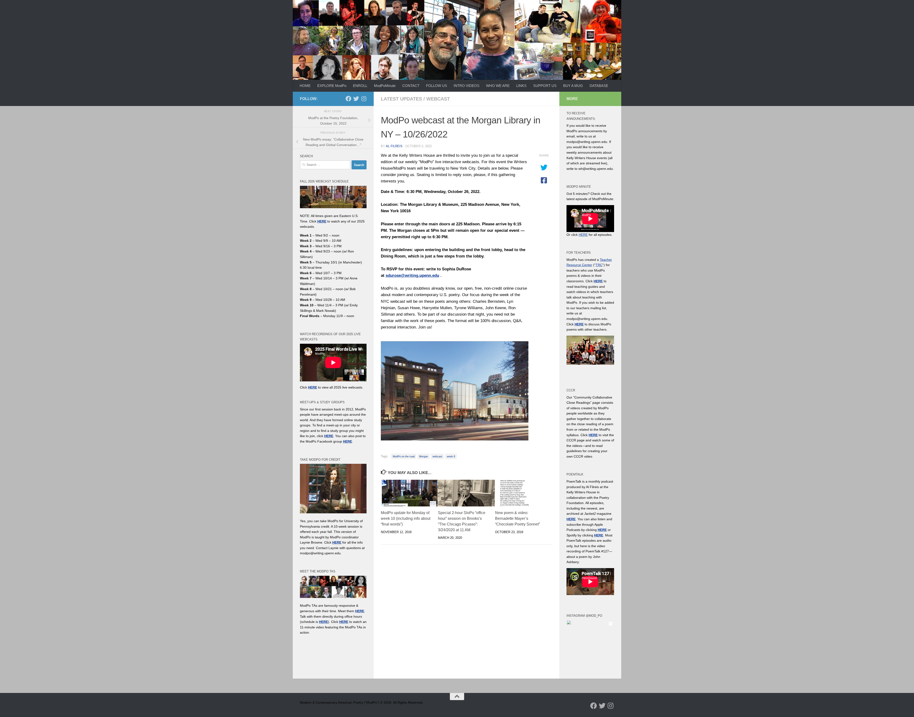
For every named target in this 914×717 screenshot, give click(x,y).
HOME (305, 86)
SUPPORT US (544, 86)
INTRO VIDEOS (466, 86)
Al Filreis (394, 146)
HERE (323, 622)
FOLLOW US (436, 86)
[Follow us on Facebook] (348, 98)
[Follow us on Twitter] (356, 98)
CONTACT (410, 86)
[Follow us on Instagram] (364, 98)
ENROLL (360, 86)
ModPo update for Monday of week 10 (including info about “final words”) (405, 518)
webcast (438, 98)
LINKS (521, 86)
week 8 (451, 456)
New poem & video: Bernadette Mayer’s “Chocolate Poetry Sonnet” (517, 518)
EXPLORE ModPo (331, 86)
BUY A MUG (573, 86)
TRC (599, 265)
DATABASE (599, 86)
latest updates (401, 98)
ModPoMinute (385, 86)
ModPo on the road (404, 456)
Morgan (423, 456)
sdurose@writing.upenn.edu (412, 275)
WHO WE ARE (498, 86)
